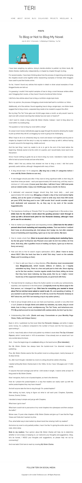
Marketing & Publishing (48, 41)
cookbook (35, 342)
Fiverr (13, 257)
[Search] (71, 18)
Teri (59, 41)
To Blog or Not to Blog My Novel (41, 37)
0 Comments (34, 41)
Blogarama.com (26, 266)
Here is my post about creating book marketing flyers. (52, 238)
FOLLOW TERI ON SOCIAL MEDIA (41, 467)
